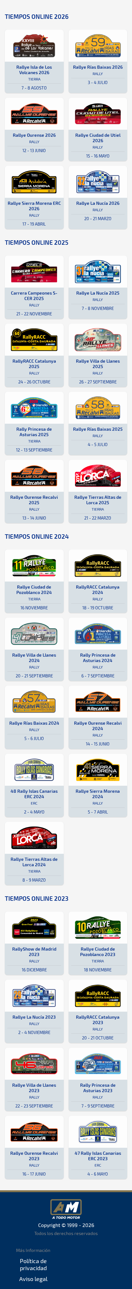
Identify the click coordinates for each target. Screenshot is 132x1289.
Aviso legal (33, 1278)
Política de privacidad (33, 1264)
